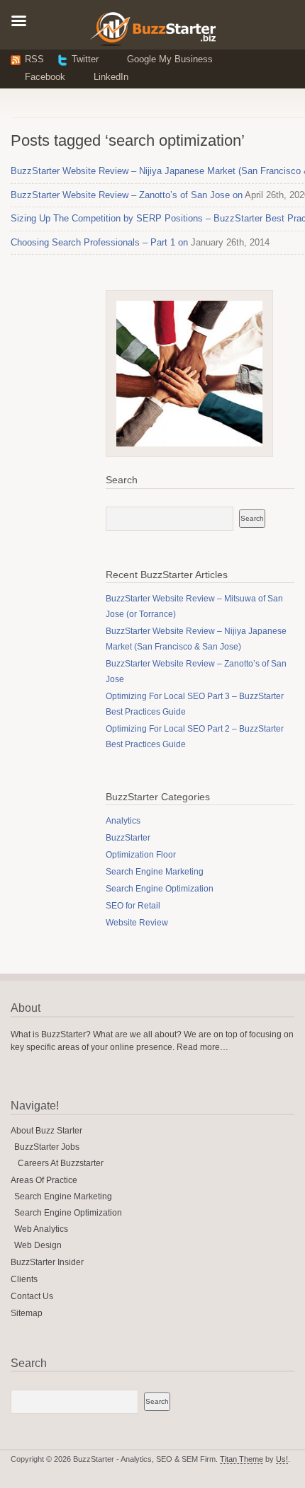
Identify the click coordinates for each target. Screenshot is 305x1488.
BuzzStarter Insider (47, 1262)
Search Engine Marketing (155, 872)
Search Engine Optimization (160, 889)
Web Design (38, 1245)
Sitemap (27, 1313)
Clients (24, 1279)
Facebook (45, 76)
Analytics (123, 821)
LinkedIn (111, 76)
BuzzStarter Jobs (46, 1147)
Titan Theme (241, 1459)
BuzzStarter (128, 838)
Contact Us (32, 1296)
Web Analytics (41, 1229)
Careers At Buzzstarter (61, 1163)
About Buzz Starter (46, 1131)
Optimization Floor (141, 855)
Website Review (137, 923)
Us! (282, 1459)
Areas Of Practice (44, 1180)
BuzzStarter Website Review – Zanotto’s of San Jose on (127, 195)
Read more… (202, 1047)
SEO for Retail (133, 906)
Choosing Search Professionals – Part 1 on (99, 242)
